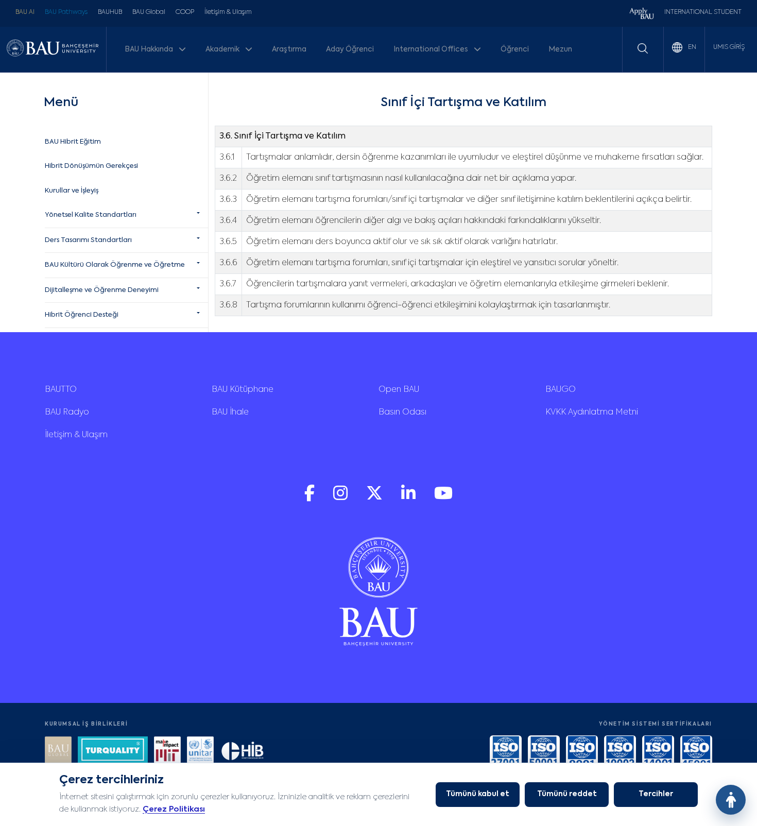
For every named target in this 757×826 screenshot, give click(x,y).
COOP (185, 12)
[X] (375, 498)
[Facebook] (310, 498)
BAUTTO (61, 390)
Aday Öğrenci (350, 49)
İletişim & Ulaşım (228, 12)
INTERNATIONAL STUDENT (703, 12)
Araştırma (289, 49)
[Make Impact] (167, 751)
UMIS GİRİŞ (729, 47)
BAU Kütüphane (242, 390)
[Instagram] (341, 498)
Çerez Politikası (174, 809)
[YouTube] (443, 498)
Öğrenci (515, 49)
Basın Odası (402, 412)
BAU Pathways (66, 12)
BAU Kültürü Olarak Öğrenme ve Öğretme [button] (115, 265)
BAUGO (560, 390)
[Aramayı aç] (642, 48)
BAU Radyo (67, 412)
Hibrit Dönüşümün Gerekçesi (91, 166)
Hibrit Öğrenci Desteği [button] (81, 315)
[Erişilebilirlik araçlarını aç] (731, 800)
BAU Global (148, 12)
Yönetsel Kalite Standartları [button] (90, 215)
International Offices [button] (431, 49)
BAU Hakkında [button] (150, 49)
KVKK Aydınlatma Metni (591, 412)
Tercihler (656, 794)
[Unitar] (200, 751)
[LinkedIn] (409, 498)
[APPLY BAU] (641, 14)
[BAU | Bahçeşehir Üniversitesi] (52, 49)
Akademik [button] (223, 49)
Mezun (560, 49)
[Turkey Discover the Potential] (113, 751)
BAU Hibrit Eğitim (73, 142)
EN (691, 47)
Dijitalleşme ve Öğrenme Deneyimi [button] (102, 290)
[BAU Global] (58, 751)
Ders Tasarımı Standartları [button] (88, 240)
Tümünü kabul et (477, 794)
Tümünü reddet (567, 794)
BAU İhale (230, 412)
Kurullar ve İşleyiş (71, 190)
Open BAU (398, 390)
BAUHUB (110, 12)
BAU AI (25, 12)
